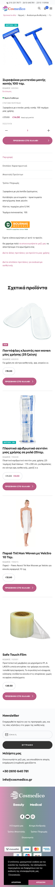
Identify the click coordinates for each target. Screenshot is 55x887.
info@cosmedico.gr (17, 779)
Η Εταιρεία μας (16, 826)
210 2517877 (15, 3)
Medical (36, 804)
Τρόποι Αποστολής (16, 831)
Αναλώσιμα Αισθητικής (37, 15)
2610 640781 (29, 3)
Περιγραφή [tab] (8, 157)
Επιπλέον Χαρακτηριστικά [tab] (15, 166)
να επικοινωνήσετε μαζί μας (32, 243)
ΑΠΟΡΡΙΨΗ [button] (16, 882)
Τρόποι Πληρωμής (39, 831)
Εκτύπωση (7, 91)
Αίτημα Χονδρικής (37, 826)
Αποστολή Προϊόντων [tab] (13, 174)
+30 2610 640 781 (16, 771)
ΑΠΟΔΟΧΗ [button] (40, 882)
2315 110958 (43, 3)
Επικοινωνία (27, 837)
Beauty (18, 804)
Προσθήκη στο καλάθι (25, 140)
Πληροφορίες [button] (14, 875)
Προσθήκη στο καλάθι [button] (17, 381)
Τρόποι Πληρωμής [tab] (11, 183)
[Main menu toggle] (50, 8)
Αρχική (21, 15)
